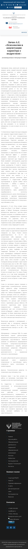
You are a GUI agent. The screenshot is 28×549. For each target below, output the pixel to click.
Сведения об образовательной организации (13, 450)
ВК (15, 5)
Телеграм (10, 5)
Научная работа (12, 439)
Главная (10, 436)
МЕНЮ (24, 32)
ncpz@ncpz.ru (12, 511)
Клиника (10, 455)
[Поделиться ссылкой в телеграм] (14, 527)
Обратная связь (22, 5)
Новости (10, 480)
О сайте (10, 486)
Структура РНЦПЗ (13, 478)
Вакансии (11, 497)
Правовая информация (14, 483)
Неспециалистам (13, 461)
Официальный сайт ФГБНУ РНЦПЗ (14, 2)
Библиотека (11, 458)
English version (18, 7)
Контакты (11, 7)
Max (4, 5)
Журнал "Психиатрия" (14, 463)
